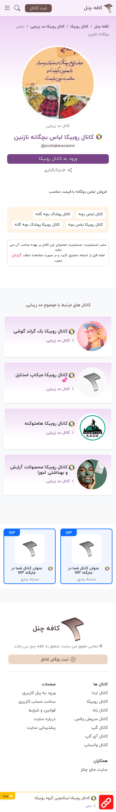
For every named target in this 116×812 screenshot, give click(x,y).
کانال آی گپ (96, 736)
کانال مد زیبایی (58, 126)
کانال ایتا (100, 693)
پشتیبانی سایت (41, 728)
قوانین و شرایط (42, 710)
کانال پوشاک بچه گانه (52, 214)
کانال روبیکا (97, 702)
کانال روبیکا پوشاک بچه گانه (37, 224)
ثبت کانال (38, 8)
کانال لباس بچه (91, 214)
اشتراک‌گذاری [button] (55, 170)
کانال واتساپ (96, 745)
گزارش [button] (16, 255)
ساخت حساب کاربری (37, 702)
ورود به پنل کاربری (39, 693)
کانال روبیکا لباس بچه (85, 224)
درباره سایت (45, 719)
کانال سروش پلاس (91, 719)
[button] (17, 8)
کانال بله (100, 710)
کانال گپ (99, 728)
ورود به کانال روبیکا (58, 159)
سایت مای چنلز (94, 769)
